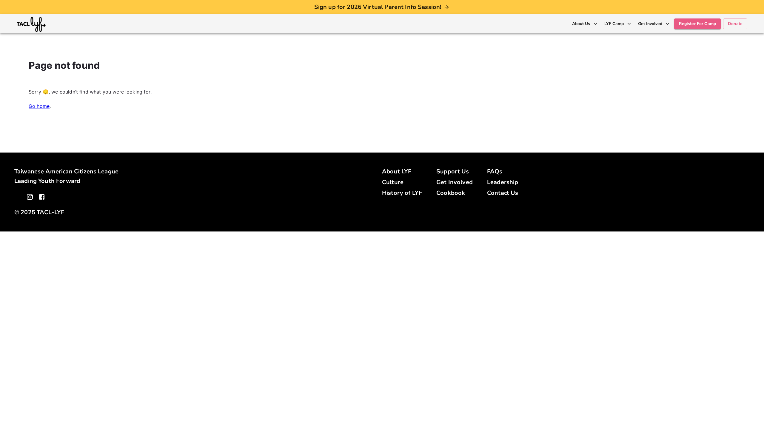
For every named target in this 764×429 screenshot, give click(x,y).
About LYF (396, 171)
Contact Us (502, 193)
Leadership (502, 182)
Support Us (452, 171)
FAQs (495, 171)
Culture (392, 182)
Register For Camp (697, 24)
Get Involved (454, 182)
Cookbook (450, 193)
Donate (735, 24)
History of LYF (402, 193)
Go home (39, 106)
